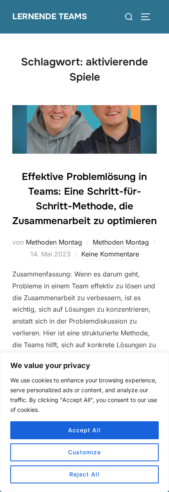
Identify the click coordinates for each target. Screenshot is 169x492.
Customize (84, 452)
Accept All (84, 430)
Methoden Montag (54, 242)
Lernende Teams (49, 16)
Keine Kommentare (110, 254)
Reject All (84, 474)
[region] (84, 422)
